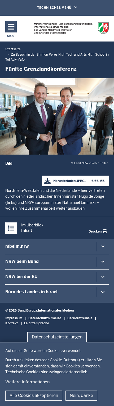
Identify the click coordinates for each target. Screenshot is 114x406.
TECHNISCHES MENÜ (65, 7)
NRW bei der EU (21, 276)
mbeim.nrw (17, 246)
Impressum (13, 318)
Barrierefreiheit (79, 318)
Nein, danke (81, 395)
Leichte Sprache (36, 323)
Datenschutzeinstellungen (57, 337)
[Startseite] (71, 28)
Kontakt (11, 323)
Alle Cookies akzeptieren (34, 395)
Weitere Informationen (27, 382)
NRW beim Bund (22, 261)
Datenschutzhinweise (44, 318)
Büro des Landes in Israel (31, 292)
